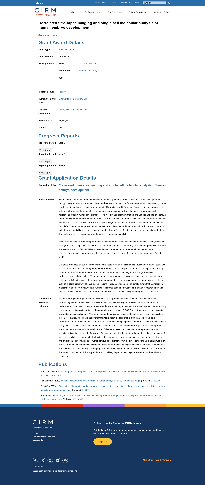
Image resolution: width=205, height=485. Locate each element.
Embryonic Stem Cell (69, 99)
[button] (168, 3)
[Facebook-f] (35, 460)
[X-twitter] (42, 460)
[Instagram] (50, 460)
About (74, 12)
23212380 (155, 381)
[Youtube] (65, 460)
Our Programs (114, 12)
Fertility (62, 92)
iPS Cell (83, 99)
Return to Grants (49, 35)
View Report (45, 150)
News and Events (162, 12)
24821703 (55, 375)
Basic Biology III (66, 49)
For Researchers (92, 12)
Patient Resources (137, 12)
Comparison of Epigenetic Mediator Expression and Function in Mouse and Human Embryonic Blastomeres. (115, 371)
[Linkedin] (57, 460)
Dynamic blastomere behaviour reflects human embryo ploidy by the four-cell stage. (101, 381)
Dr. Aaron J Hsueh (87, 63)
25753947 (77, 399)
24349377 (87, 390)
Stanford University (88, 71)
